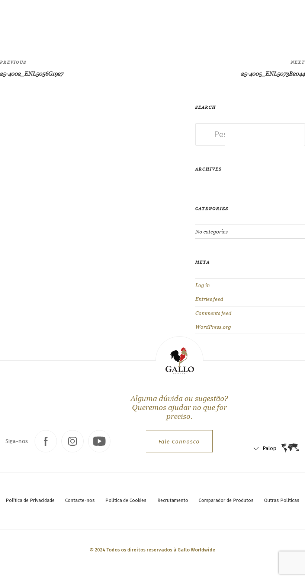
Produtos (86, 20)
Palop (245, 22)
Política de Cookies (126, 500)
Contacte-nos (80, 500)
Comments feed (213, 313)
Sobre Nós (142, 20)
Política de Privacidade (30, 500)
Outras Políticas (281, 500)
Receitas (113, 20)
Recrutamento (172, 500)
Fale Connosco (179, 441)
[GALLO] (21, 21)
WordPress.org (213, 327)
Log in (202, 285)
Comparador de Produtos (226, 500)
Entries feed (209, 299)
